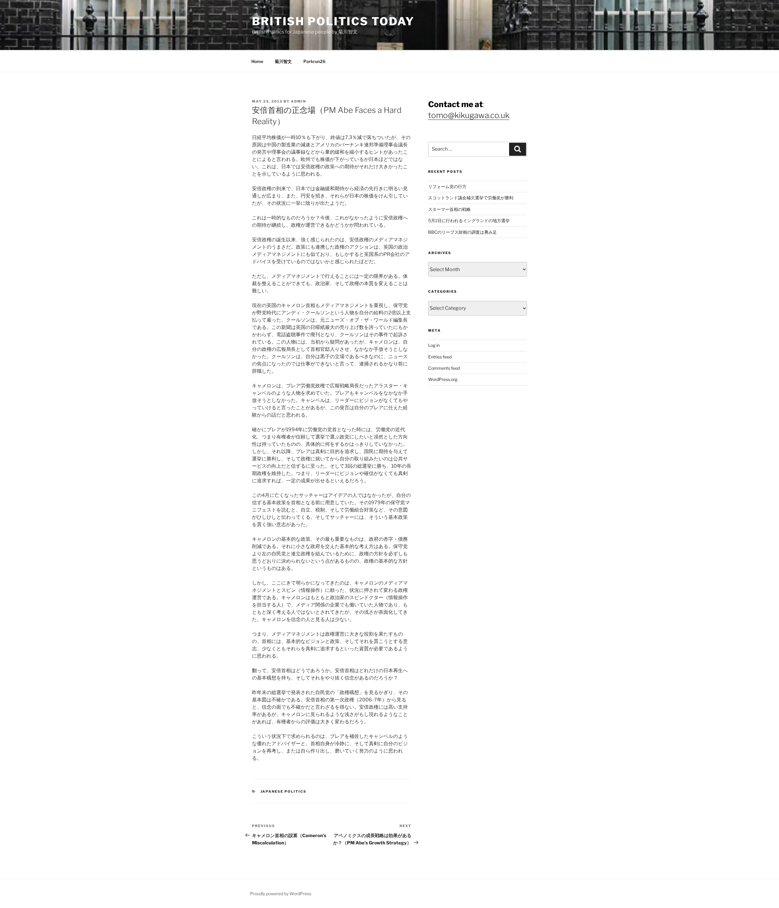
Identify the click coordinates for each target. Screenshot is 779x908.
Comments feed (444, 368)
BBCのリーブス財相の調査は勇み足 (462, 232)
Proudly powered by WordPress (280, 893)
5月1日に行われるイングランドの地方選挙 (469, 220)
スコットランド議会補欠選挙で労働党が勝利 (470, 197)
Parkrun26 (314, 61)
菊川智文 (283, 61)
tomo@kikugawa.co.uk (468, 115)
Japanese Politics (283, 791)
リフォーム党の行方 (447, 186)
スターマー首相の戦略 (449, 209)
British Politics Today (333, 21)
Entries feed (440, 356)
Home (257, 61)
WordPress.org (442, 379)
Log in (434, 345)
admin (298, 101)
